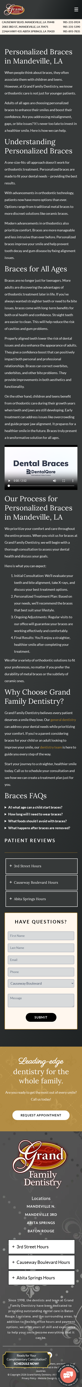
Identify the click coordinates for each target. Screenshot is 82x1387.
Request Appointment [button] (41, 1115)
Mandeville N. (41, 1206)
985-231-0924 (71, 22)
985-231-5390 (71, 26)
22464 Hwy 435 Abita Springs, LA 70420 (28, 31)
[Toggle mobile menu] (76, 9)
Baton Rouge (41, 1231)
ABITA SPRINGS (41, 1223)
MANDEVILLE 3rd (41, 1215)
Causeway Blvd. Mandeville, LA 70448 (28, 22)
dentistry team (51, 747)
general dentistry (63, 720)
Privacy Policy (29, 1378)
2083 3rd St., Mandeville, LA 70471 (25, 26)
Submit (41, 1017)
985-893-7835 (71, 31)
